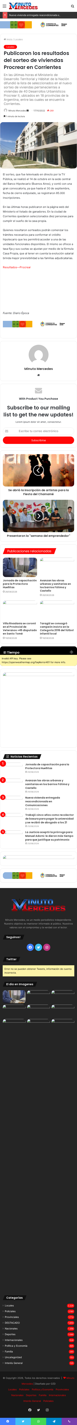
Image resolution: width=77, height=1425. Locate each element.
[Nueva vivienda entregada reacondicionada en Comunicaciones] (13, 802)
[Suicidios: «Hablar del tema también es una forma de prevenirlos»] (14, 1025)
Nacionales (11, 1328)
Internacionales (14, 1340)
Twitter (11, 959)
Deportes (10, 1334)
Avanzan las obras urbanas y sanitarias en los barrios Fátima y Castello (55, 585)
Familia (9, 1351)
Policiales (10, 1311)
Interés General (14, 1363)
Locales (18, 39)
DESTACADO (12, 1322)
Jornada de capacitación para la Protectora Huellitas (20, 584)
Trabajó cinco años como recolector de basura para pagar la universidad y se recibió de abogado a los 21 (49, 818)
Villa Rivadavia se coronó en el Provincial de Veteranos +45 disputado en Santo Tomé (20, 628)
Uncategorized (13, 1357)
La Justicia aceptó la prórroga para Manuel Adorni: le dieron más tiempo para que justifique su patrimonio (49, 835)
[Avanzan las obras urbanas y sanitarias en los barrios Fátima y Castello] (57, 567)
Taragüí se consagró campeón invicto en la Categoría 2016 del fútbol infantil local (57, 628)
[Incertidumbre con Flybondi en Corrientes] (62, 1025)
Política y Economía (16, 1345)
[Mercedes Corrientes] (23, 6)
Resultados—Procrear (17, 267)
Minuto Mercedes (17, 110)
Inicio (9, 39)
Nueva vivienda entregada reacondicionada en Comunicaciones (42, 801)
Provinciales (12, 1317)
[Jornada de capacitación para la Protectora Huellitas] (20, 567)
